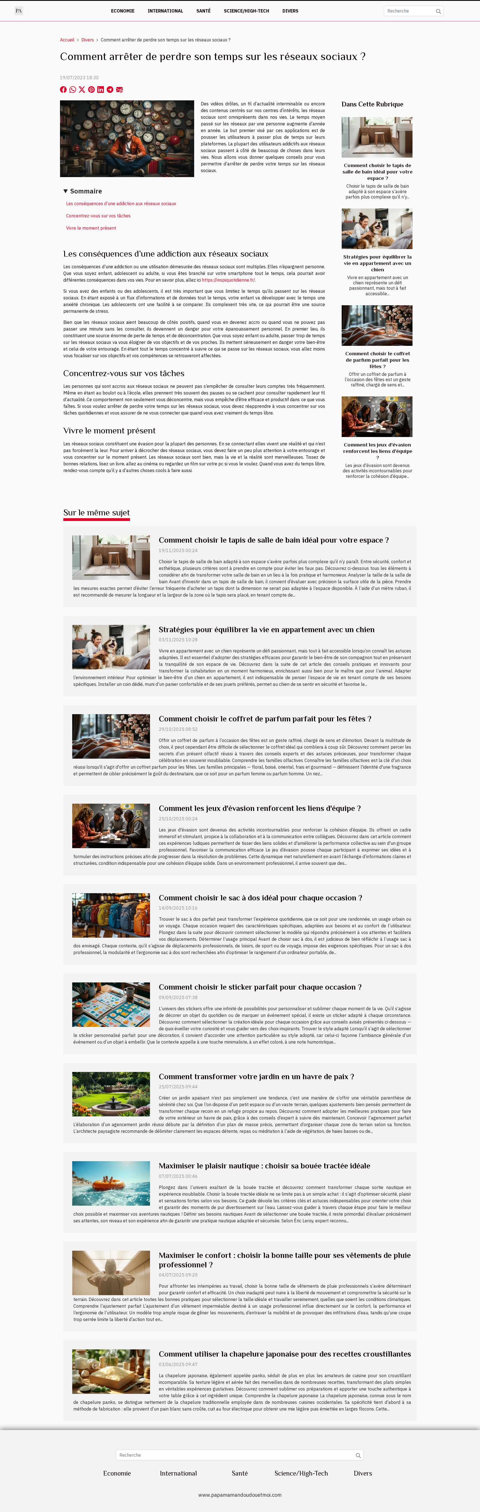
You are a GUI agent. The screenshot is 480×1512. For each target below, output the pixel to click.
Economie (122, 11)
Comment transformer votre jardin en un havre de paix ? (256, 1076)
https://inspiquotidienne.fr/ (228, 280)
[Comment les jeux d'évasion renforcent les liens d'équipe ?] (377, 416)
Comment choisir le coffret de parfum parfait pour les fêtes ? (377, 360)
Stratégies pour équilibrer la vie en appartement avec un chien (377, 263)
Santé (203, 11)
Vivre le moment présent (91, 228)
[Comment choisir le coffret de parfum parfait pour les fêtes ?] (377, 325)
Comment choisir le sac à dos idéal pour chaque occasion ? (260, 897)
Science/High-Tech (246, 11)
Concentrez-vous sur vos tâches (98, 216)
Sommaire (86, 191)
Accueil (67, 40)
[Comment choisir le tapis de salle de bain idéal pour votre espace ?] (377, 137)
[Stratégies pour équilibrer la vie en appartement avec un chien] (377, 228)
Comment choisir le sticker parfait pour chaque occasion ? (260, 987)
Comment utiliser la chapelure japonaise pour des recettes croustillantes (285, 1354)
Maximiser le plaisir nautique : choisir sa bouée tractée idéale (264, 1165)
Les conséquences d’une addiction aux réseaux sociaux (121, 203)
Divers (290, 11)
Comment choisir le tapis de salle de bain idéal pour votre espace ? (377, 171)
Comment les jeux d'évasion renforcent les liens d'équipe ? (377, 451)
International (165, 11)
